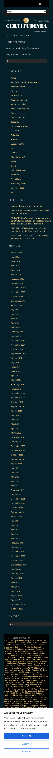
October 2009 (17, 608)
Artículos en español (20, 108)
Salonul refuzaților (19, 170)
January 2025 (17, 336)
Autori (13, 113)
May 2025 (15, 318)
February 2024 (17, 384)
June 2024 (15, 367)
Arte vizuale (16, 95)
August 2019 (16, 578)
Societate (15, 174)
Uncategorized (17, 187)
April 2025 (15, 323)
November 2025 (18, 292)
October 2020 (17, 560)
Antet (13, 78)
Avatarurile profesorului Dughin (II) (26, 206)
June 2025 (15, 314)
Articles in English (18, 104)
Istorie (14, 152)
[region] (26, 733)
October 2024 (17, 349)
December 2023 (18, 393)
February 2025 (17, 331)
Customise (26, 743)
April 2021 (15, 534)
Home (36, 32)
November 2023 (18, 397)
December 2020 (18, 551)
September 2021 (18, 512)
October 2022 (17, 454)
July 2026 (15, 257)
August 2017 (16, 595)
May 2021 (15, 529)
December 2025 (18, 287)
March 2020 (16, 569)
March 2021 (16, 538)
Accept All (26, 735)
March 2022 (16, 485)
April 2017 (15, 600)
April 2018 (15, 591)
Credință (15, 122)
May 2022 (15, 476)
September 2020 (18, 564)
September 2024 (18, 353)
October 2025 (17, 296)
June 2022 (15, 472)
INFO (13, 148)
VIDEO (13, 192)
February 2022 (17, 490)
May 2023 (15, 424)
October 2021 (17, 507)
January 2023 (17, 441)
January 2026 (17, 283)
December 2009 (18, 604)
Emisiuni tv (15, 139)
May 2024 (15, 371)
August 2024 (16, 358)
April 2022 (15, 481)
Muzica (14, 161)
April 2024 (15, 375)
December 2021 (18, 498)
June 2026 (15, 261)
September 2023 (18, 406)
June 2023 (15, 419)
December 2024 (18, 340)
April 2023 (15, 428)
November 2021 (18, 503)
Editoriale (15, 135)
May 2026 (15, 265)
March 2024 (16, 380)
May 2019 (15, 582)
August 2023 (16, 410)
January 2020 (17, 573)
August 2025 (16, 305)
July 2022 (15, 468)
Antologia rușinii (18, 86)
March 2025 (16, 327)
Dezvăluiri (15, 130)
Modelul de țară (18, 157)
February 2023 (17, 437)
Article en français (19, 100)
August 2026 (16, 252)
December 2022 (18, 446)
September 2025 (18, 301)
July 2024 (15, 362)
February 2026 (17, 279)
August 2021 (16, 516)
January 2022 (17, 494)
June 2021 (15, 525)
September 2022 (18, 459)
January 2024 (17, 389)
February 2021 (17, 542)
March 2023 (16, 432)
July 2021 (15, 520)
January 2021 (17, 547)
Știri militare (16, 179)
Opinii (13, 166)
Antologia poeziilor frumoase (24, 82)
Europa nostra (17, 144)
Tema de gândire (18, 183)
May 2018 (15, 586)
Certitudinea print (19, 117)
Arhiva (14, 91)
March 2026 (16, 274)
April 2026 (15, 270)
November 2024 (18, 345)
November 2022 (18, 450)
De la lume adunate (20, 126)
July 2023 (15, 415)
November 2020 (18, 556)
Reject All (26, 751)
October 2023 (17, 402)
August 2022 (16, 463)
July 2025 (15, 309)
